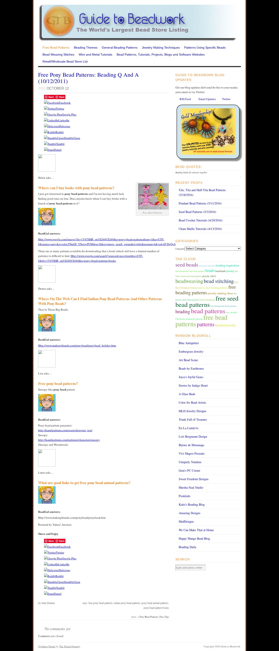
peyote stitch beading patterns (213, 287)
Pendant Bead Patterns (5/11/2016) (200, 203)
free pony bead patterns (100, 603)
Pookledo (184, 496)
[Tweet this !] (50, 108)
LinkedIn (63, 120)
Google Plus (69, 114)
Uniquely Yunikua (190, 462)
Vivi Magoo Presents (191, 453)
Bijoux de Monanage (191, 445)
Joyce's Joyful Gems (191, 377)
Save (51, 97)
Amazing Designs (189, 513)
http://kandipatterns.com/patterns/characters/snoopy (69, 440)
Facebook (65, 103)
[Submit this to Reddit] (50, 132)
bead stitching (219, 280)
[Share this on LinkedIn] (51, 120)
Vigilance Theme (46, 646)
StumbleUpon (72, 138)
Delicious (64, 126)
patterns (205, 324)
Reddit (60, 132)
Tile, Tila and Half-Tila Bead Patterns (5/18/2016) (202, 192)
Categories (180, 248)
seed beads (186, 264)
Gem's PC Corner (189, 470)
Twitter (60, 108)
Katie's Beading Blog (192, 504)
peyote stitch (209, 276)
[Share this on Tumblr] (50, 144)
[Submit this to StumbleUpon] (54, 138)
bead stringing (207, 299)
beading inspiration (227, 265)
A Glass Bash (187, 394)
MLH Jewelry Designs (192, 411)
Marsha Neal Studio (191, 487)
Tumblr (60, 144)
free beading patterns (205, 290)
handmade (220, 271)
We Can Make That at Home (196, 530)
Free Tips (164, 616)
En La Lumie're (188, 428)
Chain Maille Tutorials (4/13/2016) (200, 229)
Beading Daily (187, 547)
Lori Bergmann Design (193, 436)
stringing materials (207, 265)
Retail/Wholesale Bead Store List (65, 61)
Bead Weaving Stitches (58, 54)
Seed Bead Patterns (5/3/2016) (197, 212)
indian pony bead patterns (127, 603)
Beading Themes (85, 47)
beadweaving (189, 280)
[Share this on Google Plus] (53, 114)
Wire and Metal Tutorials (95, 54)
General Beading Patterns (120, 47)
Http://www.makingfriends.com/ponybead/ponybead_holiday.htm (77, 345)
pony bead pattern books (156, 607)
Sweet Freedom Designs (193, 479)
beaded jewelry (225, 325)
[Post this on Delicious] (51, 126)
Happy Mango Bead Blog (194, 538)
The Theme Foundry (69, 646)
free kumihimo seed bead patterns (190, 271)
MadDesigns (186, 521)
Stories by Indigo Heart (193, 385)
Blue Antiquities (189, 343)
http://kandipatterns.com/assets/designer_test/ (65, 430)
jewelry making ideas (220, 293)
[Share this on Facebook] (51, 103)
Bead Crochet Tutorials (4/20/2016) (201, 220)
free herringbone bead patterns (223, 306)
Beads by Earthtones (191, 368)
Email (57, 150)
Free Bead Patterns (56, 47)
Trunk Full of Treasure (193, 419)
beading (182, 311)
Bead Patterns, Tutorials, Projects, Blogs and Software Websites (161, 54)
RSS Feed (185, 99)
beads (210, 270)
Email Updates (207, 99)
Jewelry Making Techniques (161, 47)
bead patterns (208, 310)
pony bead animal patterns (154, 603)
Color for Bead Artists (192, 402)
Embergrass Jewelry (191, 351)
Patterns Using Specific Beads (205, 47)
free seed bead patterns (206, 301)
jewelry (230, 271)
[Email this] (49, 150)
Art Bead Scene (188, 360)
